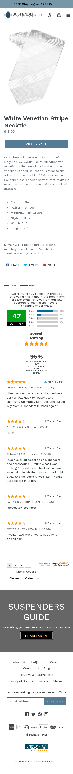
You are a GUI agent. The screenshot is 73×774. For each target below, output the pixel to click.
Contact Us (31, 668)
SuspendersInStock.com (39, 761)
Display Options (26, 571)
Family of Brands (21, 681)
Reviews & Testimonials (36, 674)
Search (43, 681)
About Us (20, 662)
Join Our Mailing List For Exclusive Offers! (36, 692)
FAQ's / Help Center (45, 662)
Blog (47, 668)
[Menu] (68, 14)
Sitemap (58, 681)
